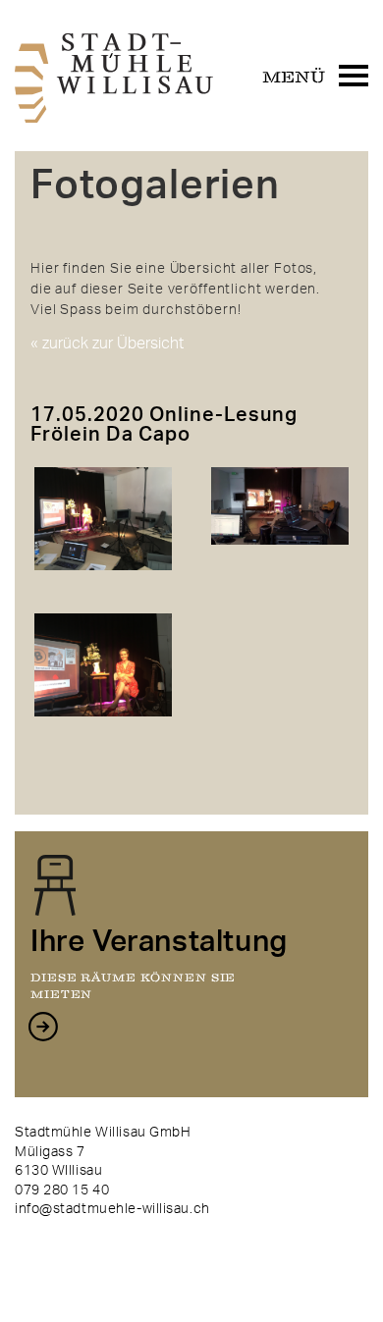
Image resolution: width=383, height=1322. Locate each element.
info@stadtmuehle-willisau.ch (112, 1209)
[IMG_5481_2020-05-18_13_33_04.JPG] (280, 560)
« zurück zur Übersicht (107, 344)
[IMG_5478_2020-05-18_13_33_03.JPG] (103, 586)
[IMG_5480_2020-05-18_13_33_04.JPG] (103, 732)
